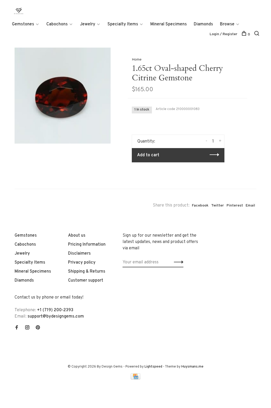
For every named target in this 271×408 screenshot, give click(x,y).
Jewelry (87, 24)
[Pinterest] (38, 328)
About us (76, 235)
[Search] (257, 34)
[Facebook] (17, 328)
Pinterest (235, 205)
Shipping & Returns (86, 271)
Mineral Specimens (168, 24)
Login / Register (223, 34)
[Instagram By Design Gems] (27, 328)
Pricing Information (87, 244)
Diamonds (203, 24)
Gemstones (23, 24)
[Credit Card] (135, 378)
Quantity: (146, 141)
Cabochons (57, 24)
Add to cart (148, 155)
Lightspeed (153, 367)
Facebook (200, 205)
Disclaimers (79, 253)
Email (250, 205)
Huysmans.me (192, 367)
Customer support (85, 280)
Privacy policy (82, 262)
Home (137, 59)
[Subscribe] (177, 262)
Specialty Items (122, 24)
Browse (227, 24)
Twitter (217, 205)
